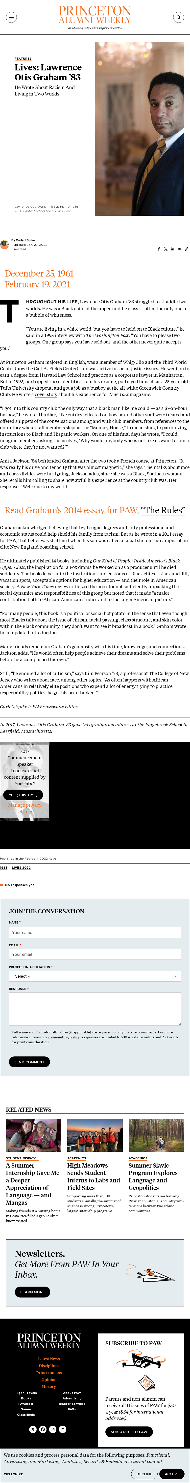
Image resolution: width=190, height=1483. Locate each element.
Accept (172, 1474)
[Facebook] (43, 1429)
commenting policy (63, 1037)
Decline (144, 1474)
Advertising (72, 1398)
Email (14, 945)
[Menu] (11, 17)
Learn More (32, 1292)
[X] (33, 1429)
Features (23, 58)
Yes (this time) (23, 795)
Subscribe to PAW (129, 1432)
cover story (46, 394)
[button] (186, 249)
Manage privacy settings (25, 808)
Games (26, 1409)
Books (26, 1398)
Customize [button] (13, 1474)
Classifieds (26, 1414)
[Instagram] (52, 1429)
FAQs (72, 1409)
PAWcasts (26, 1403)
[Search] (178, 17)
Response (17, 989)
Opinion (49, 1379)
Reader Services (72, 1403)
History (49, 1386)
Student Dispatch (22, 1158)
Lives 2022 (21, 867)
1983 (3, 867)
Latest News (49, 1359)
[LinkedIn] (62, 1429)
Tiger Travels (26, 1392)
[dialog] (95, 1465)
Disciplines (49, 1365)
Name (13, 922)
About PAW (72, 1392)
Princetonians (49, 1372)
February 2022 (36, 858)
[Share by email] (179, 249)
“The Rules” (163, 510)
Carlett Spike (25, 240)
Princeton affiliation (29, 967)
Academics (76, 1158)
